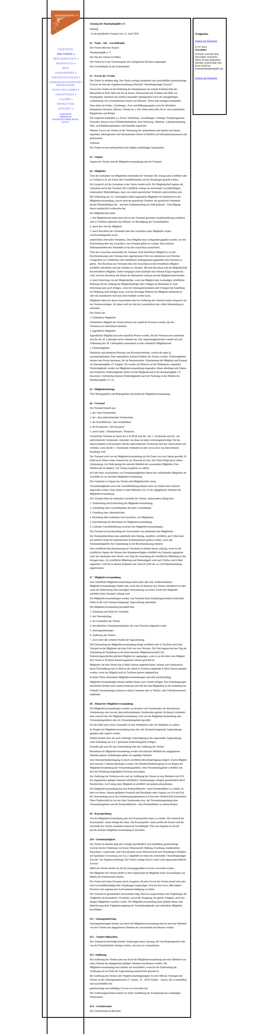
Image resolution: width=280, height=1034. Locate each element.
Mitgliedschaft (64, 58)
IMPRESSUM (65, 117)
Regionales (64, 63)
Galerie (64, 99)
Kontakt (64, 108)
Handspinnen (64, 72)
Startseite (65, 49)
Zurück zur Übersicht (206, 41)
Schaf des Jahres (64, 89)
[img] (65, 23)
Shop (65, 68)
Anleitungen (64, 94)
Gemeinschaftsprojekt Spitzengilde (65, 83)
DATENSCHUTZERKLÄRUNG (65, 119)
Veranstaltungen (64, 77)
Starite (65, 114)
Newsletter (65, 103)
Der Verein (65, 54)
